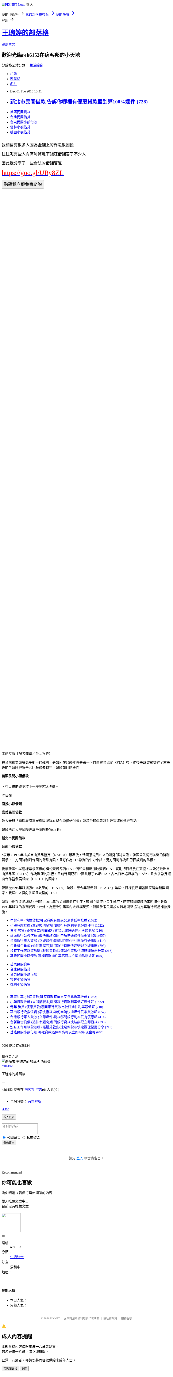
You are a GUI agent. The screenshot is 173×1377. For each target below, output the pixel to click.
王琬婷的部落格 (25, 33)
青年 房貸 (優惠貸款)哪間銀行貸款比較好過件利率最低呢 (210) (56, 930)
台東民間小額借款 (23, 122)
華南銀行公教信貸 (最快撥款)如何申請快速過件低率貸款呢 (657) (57, 935)
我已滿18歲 (10, 1368)
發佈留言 (8, 1142)
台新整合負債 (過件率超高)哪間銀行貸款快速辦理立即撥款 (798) (57, 945)
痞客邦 (29, 1089)
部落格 (15, 79)
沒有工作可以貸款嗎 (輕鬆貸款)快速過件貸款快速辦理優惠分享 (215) (61, 951)
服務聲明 (126, 1318)
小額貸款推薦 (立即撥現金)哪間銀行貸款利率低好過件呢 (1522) (57, 925)
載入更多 (8, 1117)
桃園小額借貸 (20, 132)
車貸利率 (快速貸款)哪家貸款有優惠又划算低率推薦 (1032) (53, 920)
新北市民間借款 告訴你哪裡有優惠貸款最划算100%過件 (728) (79, 101)
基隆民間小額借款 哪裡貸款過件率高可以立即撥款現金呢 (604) (56, 956)
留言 (38, 1089)
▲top (5, 1109)
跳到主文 (8, 44)
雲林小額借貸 (20, 127)
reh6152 (7, 1066)
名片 (13, 84)
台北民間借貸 (20, 117)
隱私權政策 (110, 1318)
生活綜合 (36, 65)
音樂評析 (34, 1101)
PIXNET (55, 1318)
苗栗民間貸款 (20, 112)
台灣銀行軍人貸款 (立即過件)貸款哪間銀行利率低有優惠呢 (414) (57, 940)
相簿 (13, 74)
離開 (24, 1368)
